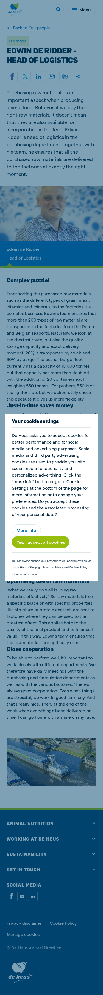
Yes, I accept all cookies (40, 542)
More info (26, 530)
